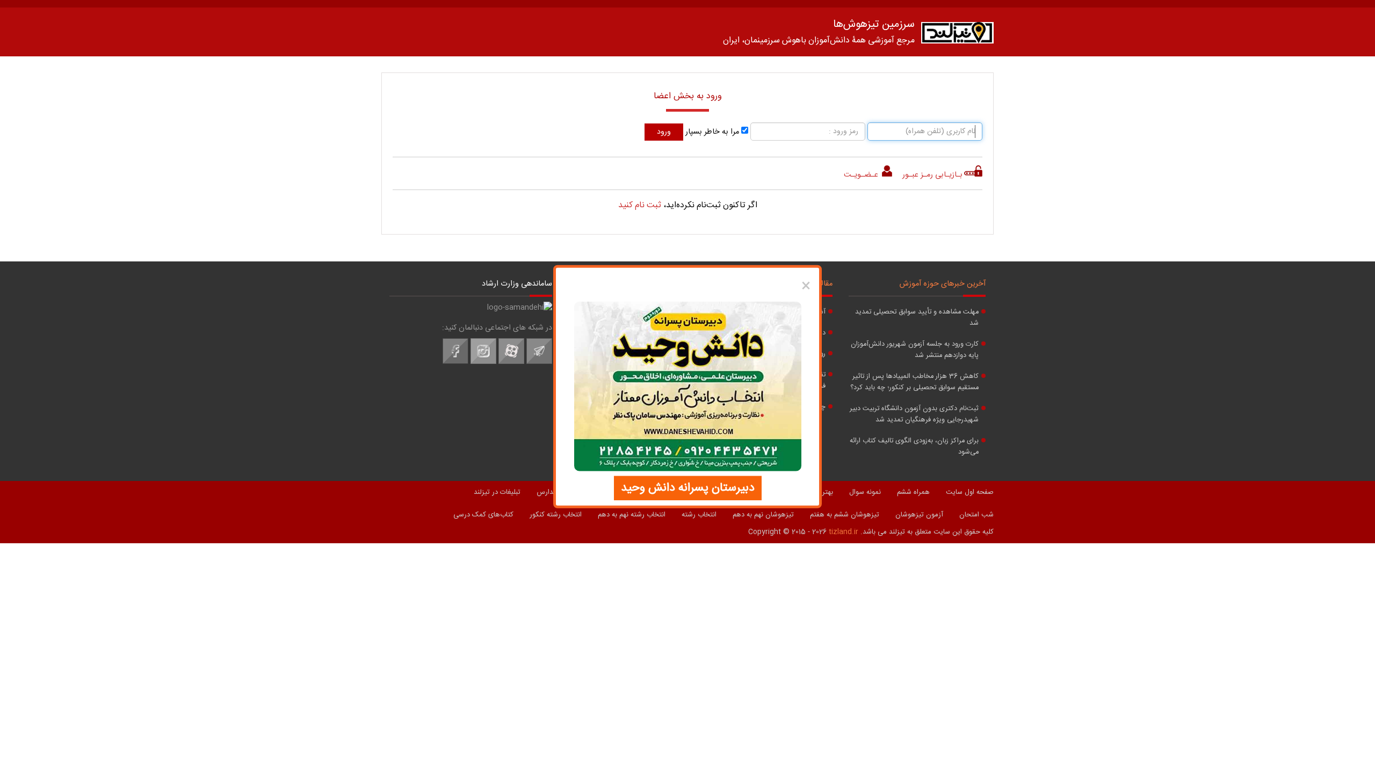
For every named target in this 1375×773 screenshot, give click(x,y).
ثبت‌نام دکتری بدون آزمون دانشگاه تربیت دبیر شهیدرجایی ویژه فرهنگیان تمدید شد (914, 414)
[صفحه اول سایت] (957, 35)
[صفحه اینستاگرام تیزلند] (483, 362)
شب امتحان (976, 515)
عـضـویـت (862, 175)
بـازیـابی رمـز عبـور (932, 175)
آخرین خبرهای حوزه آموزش (943, 284)
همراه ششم (913, 492)
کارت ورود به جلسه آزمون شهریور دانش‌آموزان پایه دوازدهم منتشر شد (915, 350)
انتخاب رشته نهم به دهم (631, 515)
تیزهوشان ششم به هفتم (844, 515)
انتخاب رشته (699, 515)
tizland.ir (843, 532)
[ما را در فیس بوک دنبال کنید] (455, 362)
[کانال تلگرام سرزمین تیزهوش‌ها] (539, 362)
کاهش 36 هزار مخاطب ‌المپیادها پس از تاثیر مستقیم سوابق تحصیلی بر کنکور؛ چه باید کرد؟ (914, 382)
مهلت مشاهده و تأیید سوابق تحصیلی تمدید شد (917, 318)
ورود (664, 132)
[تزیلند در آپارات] (511, 362)
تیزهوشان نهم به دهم (763, 515)
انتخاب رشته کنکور (556, 515)
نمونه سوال (865, 492)
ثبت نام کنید (639, 205)
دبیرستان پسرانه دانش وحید (688, 487)
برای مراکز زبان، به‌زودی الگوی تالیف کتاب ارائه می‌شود (914, 446)
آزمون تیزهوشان (919, 515)
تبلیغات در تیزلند (497, 492)
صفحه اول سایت (970, 492)
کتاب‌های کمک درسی (483, 515)
